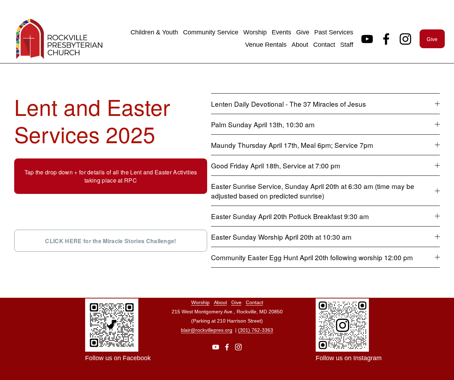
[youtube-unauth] (367, 39)
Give (302, 32)
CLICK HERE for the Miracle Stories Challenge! (110, 241)
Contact (324, 44)
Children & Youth (154, 32)
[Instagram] (405, 39)
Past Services (333, 32)
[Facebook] (386, 39)
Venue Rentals (266, 44)
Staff (346, 44)
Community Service (210, 32)
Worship (255, 32)
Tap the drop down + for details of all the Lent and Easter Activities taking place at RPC (110, 176)
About (300, 44)
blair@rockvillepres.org (206, 330)
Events (281, 32)
